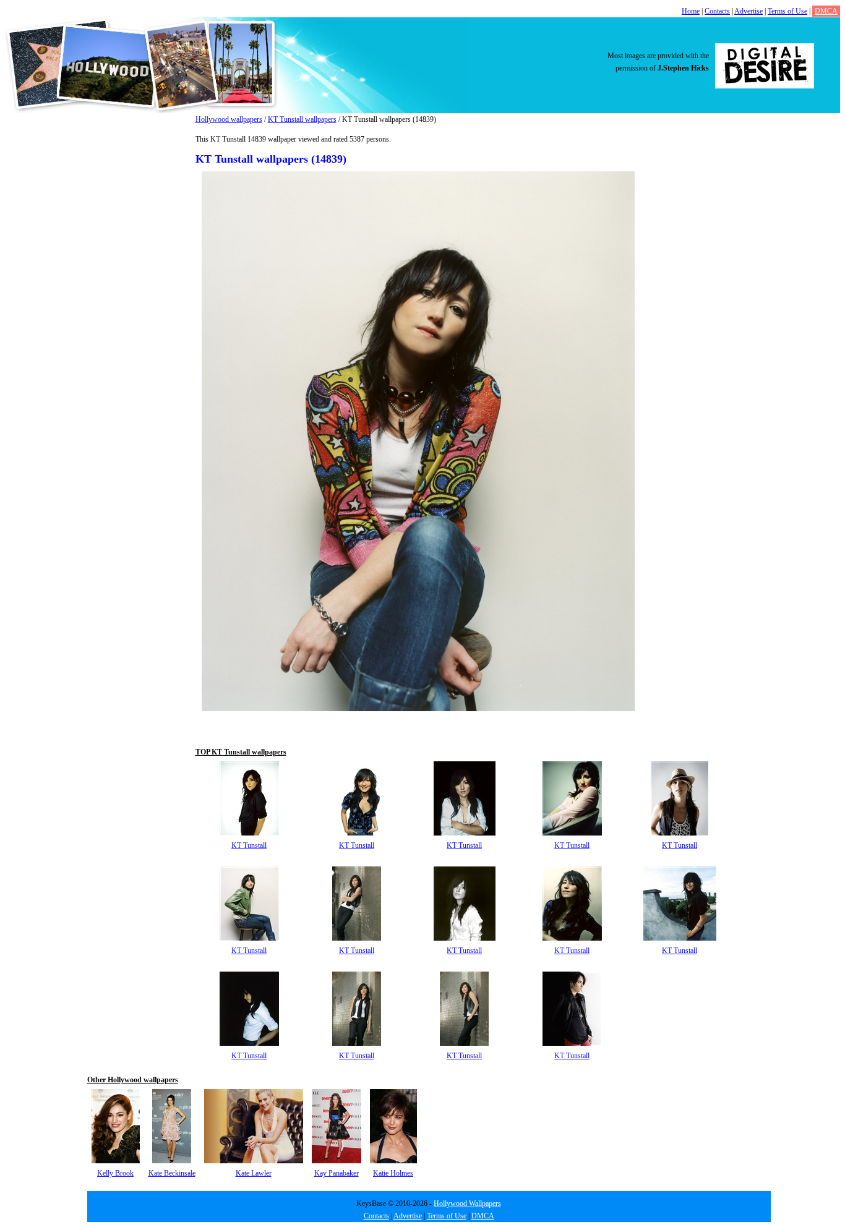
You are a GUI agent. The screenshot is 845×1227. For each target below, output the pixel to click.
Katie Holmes (393, 1173)
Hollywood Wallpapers (467, 1203)
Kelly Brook (115, 1173)
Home (691, 11)
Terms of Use (787, 11)
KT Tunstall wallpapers (302, 119)
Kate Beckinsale (171, 1173)
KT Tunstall (249, 845)
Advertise (748, 11)
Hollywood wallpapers (228, 119)
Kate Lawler (254, 1173)
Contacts (717, 11)
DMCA (826, 11)
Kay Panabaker (336, 1173)
